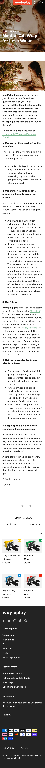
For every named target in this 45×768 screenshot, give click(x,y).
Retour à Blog (22, 517)
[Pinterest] (25, 620)
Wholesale (8, 635)
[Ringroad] (33, 581)
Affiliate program (11, 657)
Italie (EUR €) (8, 748)
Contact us (7, 653)
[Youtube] (9, 620)
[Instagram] (15, 620)
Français (24, 748)
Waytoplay (14, 755)
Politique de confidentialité (16, 677)
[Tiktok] (20, 620)
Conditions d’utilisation (14, 686)
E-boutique (8, 639)
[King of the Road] (11, 546)
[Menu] (4, 2)
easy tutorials (30, 327)
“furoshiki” (35, 311)
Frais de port (9, 682)
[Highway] (33, 546)
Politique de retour (12, 673)
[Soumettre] (41, 714)
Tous (40, 533)
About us (7, 648)
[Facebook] (3, 620)
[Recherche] (35, 3)
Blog (4, 644)
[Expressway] (11, 581)
